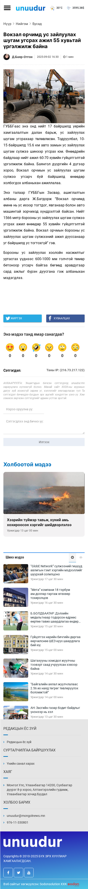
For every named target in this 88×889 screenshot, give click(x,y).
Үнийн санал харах (21, 763)
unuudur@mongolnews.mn (26, 816)
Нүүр (7, 24)
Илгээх (44, 442)
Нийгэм (22, 24)
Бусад (37, 24)
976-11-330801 (17, 822)
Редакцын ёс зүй (19, 742)
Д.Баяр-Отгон (22, 57)
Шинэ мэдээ (15, 557)
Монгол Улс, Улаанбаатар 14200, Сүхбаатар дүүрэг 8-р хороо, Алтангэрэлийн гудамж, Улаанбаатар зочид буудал (39, 789)
